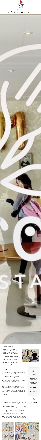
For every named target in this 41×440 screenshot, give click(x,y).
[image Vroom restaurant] (8, 427)
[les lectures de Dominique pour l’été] (40, 220)
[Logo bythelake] (20, 4)
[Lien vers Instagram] (37, 4)
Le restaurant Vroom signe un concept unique (16, 12)
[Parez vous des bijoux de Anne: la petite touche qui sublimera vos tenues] (0, 220)
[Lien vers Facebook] (38, 4)
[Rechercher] (31, 9)
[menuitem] (11, 9)
